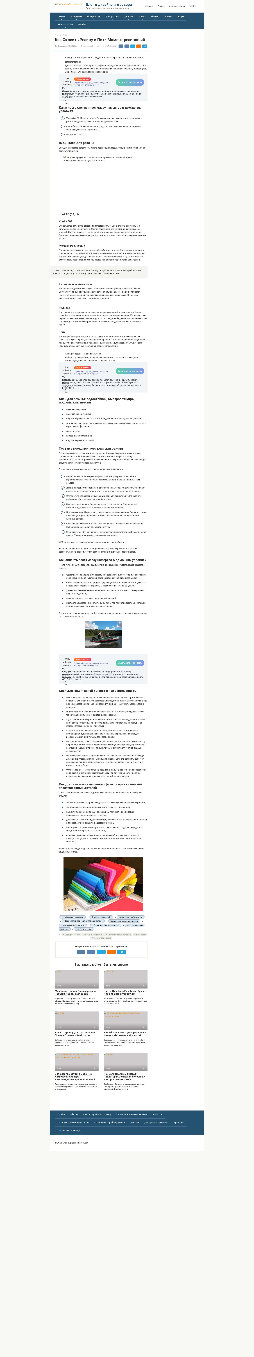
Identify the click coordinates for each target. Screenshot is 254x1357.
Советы (168, 16)
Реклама (134, 1122)
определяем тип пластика (119, 935)
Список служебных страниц (97, 1114)
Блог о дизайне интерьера (109, 4)
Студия (161, 6)
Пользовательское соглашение (131, 1114)
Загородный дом (177, 6)
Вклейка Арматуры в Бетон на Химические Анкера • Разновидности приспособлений (75, 1076)
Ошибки (82, 24)
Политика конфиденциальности (73, 1122)
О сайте (61, 1114)
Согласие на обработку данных (109, 1122)
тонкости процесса (102, 938)
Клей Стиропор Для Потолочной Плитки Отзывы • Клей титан (75, 1034)
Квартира (149, 6)
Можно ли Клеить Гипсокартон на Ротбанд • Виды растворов (75, 992)
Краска (142, 16)
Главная (61, 16)
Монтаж (155, 16)
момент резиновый (93, 935)
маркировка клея (72, 935)
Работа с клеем (65, 24)
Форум (180, 16)
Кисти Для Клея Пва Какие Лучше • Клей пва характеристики (125, 992)
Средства (128, 16)
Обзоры (74, 1114)
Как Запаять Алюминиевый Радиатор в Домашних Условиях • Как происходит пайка (124, 1076)
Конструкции (112, 16)
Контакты (157, 1114)
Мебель (193, 6)
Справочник (179, 1122)
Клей (91, 46)
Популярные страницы (69, 1130)
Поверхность (93, 16)
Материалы (76, 16)
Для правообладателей (155, 1122)
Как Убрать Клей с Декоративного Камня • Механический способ (125, 1034)
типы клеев (141, 935)
